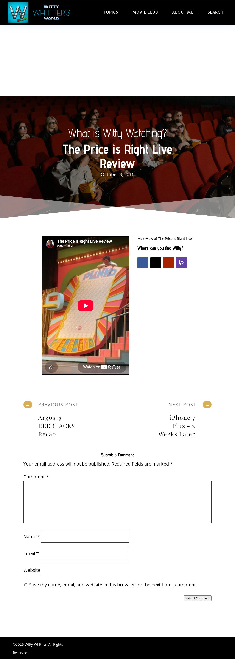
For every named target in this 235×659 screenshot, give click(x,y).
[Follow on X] (155, 262)
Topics (111, 12)
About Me (182, 12)
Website (31, 570)
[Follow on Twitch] (181, 262)
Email (31, 553)
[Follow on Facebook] (142, 262)
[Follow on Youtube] (168, 262)
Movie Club (145, 12)
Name (31, 537)
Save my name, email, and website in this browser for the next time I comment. (113, 585)
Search (216, 12)
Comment (35, 477)
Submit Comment (197, 598)
